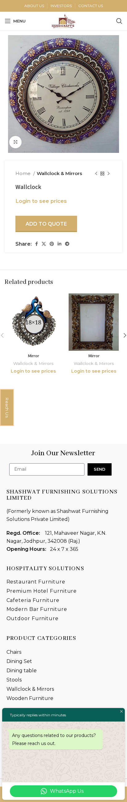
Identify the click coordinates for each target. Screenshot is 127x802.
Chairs (13, 652)
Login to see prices (41, 201)
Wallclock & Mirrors (59, 173)
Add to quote (46, 224)
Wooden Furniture (29, 698)
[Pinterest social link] (52, 244)
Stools (14, 680)
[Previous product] (96, 173)
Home (23, 173)
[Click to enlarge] (15, 142)
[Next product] (108, 173)
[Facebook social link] (36, 244)
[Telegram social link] (67, 244)
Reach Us (7, 407)
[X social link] (44, 244)
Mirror (33, 356)
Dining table (21, 670)
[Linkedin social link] (59, 244)
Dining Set (19, 661)
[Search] (119, 21)
